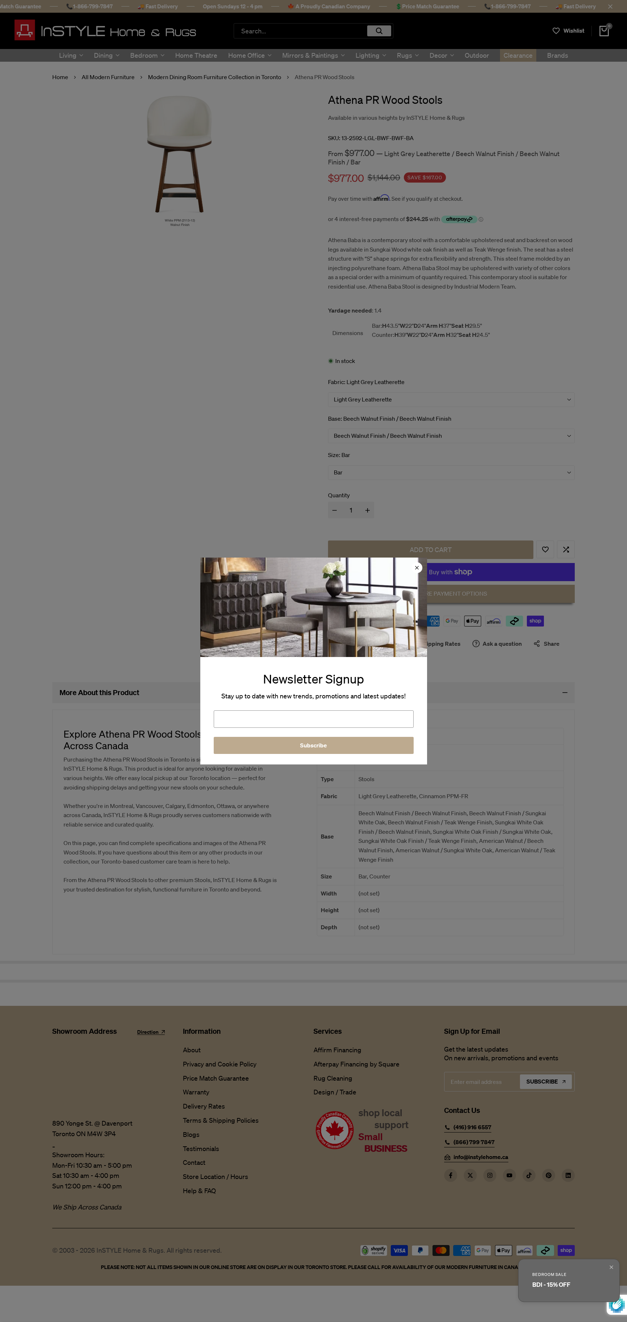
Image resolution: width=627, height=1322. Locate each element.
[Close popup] (611, 1267)
